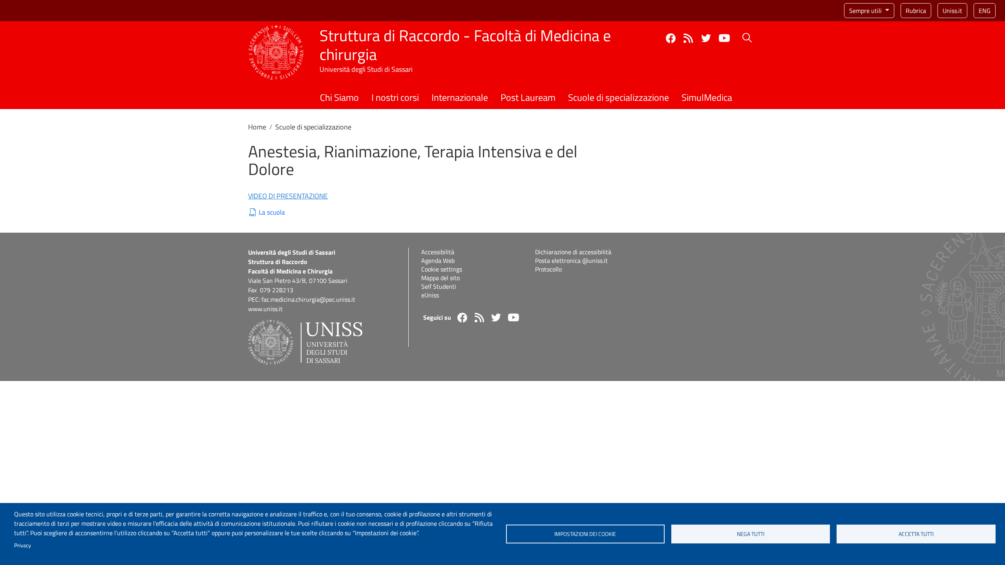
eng (984, 10)
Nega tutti (750, 534)
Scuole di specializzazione (618, 97)
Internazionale (459, 97)
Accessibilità (437, 252)
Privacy (22, 545)
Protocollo (548, 269)
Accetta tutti (916, 534)
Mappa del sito (440, 277)
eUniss (430, 295)
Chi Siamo (339, 97)
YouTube (724, 38)
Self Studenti (438, 286)
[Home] (276, 29)
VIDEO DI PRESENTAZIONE (288, 196)
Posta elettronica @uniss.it (571, 260)
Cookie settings (441, 269)
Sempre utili (866, 10)
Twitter (706, 38)
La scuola (272, 212)
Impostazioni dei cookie (585, 534)
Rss (688, 38)
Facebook (671, 38)
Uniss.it (952, 10)
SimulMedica (707, 97)
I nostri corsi (395, 97)
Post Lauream (528, 97)
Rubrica (916, 10)
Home (257, 127)
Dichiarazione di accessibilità (573, 252)
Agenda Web (438, 260)
